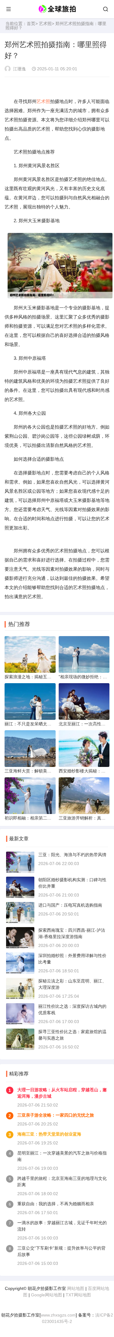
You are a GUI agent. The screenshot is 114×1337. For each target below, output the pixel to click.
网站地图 (75, 1288)
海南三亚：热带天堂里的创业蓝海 (49, 1134)
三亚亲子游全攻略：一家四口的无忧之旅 (55, 1115)
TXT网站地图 (78, 1294)
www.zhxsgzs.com (58, 1315)
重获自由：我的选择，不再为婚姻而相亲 (55, 1203)
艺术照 (45, 23)
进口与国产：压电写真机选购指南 (70, 905)
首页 (31, 23)
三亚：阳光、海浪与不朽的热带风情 (72, 854)
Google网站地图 (46, 1294)
